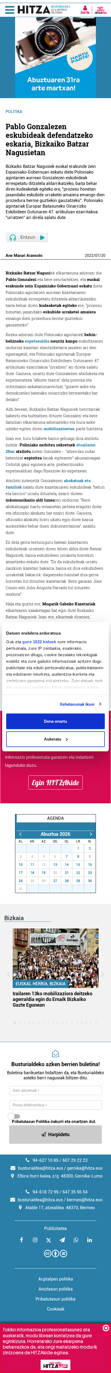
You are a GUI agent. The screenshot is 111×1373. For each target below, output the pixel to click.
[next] (91, 834)
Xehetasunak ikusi (77, 704)
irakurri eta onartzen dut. (54, 1121)
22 (78, 873)
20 (103, 255)
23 (90, 873)
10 (21, 865)
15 (78, 865)
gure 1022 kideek (39, 641)
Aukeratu (52, 739)
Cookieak (55, 1309)
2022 (89, 255)
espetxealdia (37, 341)
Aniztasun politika (56, 1289)
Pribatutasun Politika (31, 1121)
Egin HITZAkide (55, 782)
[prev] (20, 834)
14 (67, 865)
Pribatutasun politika (55, 1299)
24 (21, 881)
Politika (14, 112)
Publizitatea (55, 1228)
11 (32, 865)
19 (44, 873)
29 (47, 848)
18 (32, 873)
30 (58, 848)
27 (24, 848)
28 (35, 848)
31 (70, 848)
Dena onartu (55, 721)
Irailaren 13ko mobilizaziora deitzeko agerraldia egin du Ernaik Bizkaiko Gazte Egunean (52, 999)
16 (90, 865)
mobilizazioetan (59, 428)
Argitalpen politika (55, 1279)
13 (55, 865)
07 (97, 255)
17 (21, 873)
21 (67, 873)
